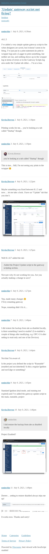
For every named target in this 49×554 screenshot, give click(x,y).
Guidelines (26, 535)
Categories (14, 535)
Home (4, 535)
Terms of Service (8, 541)
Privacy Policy (25, 541)
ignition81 (5, 21)
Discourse (16, 547)
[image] (24, 81)
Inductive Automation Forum (13, 3)
